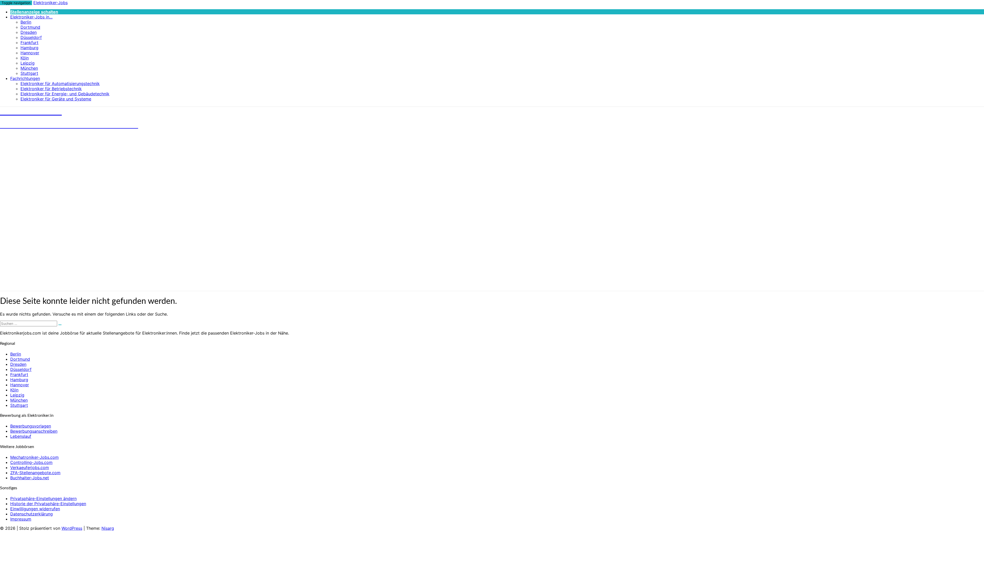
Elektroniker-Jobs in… (31, 16)
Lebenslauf (20, 436)
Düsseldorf (31, 37)
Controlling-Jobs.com (31, 462)
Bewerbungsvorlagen (30, 426)
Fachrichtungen (25, 78)
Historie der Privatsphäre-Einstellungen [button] (48, 503)
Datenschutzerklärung (31, 513)
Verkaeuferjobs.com (29, 467)
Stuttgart (29, 73)
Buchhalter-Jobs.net (29, 477)
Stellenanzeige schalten (34, 11)
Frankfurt (29, 42)
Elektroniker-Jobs (50, 2)
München (29, 68)
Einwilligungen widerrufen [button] (35, 508)
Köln (24, 57)
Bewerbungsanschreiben (33, 431)
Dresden (28, 32)
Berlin (25, 22)
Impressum (20, 519)
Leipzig (27, 63)
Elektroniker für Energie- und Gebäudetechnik (64, 93)
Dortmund (30, 27)
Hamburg (29, 47)
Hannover (29, 52)
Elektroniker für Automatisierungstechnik (60, 83)
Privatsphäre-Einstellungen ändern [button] (43, 498)
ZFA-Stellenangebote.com (35, 472)
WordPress (71, 528)
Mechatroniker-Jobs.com (34, 457)
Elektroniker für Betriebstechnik (51, 88)
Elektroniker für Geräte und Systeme (55, 98)
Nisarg (107, 528)
